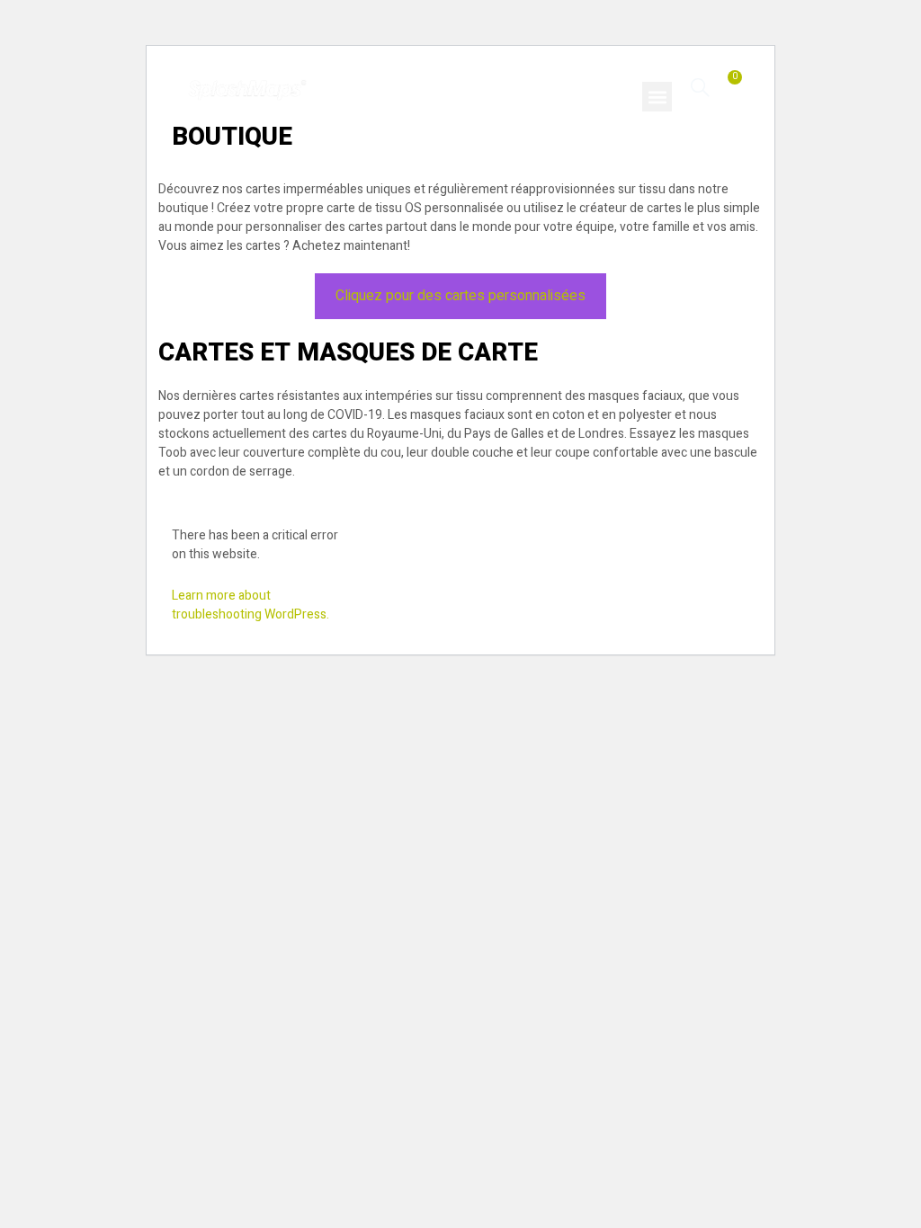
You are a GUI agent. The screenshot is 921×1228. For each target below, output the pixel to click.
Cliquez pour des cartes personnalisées (460, 296)
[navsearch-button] (700, 86)
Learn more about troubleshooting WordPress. (250, 605)
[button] (657, 96)
